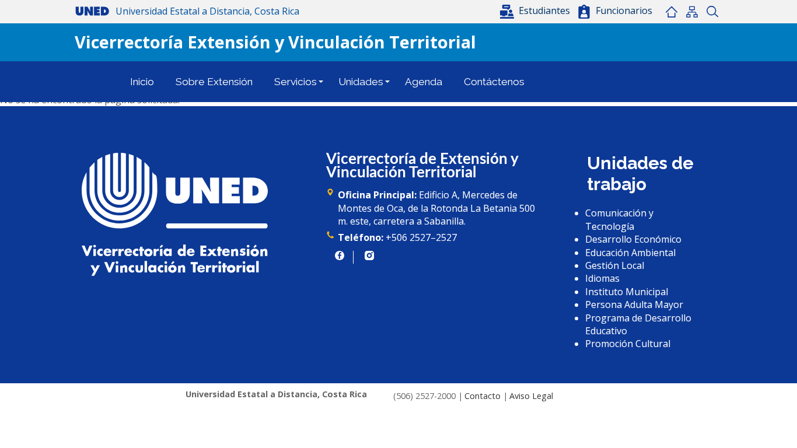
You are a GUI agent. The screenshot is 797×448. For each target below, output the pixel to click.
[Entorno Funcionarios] (584, 12)
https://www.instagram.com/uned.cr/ (369, 255)
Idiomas (602, 278)
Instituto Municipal (626, 291)
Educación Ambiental (630, 252)
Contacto (482, 395)
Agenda (423, 82)
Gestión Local (614, 265)
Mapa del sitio (691, 11)
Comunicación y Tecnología (619, 219)
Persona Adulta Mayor (634, 304)
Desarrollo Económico (633, 239)
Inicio (671, 11)
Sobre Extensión (214, 82)
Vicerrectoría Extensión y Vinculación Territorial (275, 41)
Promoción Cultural (627, 343)
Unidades (360, 82)
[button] (536, 10)
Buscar (712, 11)
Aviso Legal (531, 395)
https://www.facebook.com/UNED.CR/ (339, 255)
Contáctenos (494, 82)
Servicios (295, 82)
